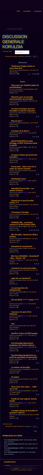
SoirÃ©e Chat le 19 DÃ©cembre (24, 333)
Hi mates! (15, 377)
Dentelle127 (27, 238)
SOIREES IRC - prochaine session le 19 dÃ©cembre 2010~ (22, 223)
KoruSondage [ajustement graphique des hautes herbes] (21, 344)
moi (12, 324)
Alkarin (25, 292)
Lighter (25, 147)
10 (38, 74)
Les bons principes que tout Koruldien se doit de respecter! (22, 110)
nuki (24, 325)
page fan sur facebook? (21, 278)
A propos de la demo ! (20, 131)
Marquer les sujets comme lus (14, 56)
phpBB (16, 468)
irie (24, 260)
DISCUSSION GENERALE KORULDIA (14, 41)
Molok (25, 248)
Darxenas (26, 70)
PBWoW (8, 465)
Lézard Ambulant (28, 89)
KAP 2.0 (25, 101)
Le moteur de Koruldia (20, 367)
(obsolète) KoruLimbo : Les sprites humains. (21, 189)
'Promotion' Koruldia (20, 212)
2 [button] (34, 56)
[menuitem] (37, 11)
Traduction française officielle (19, 470)
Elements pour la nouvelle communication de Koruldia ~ (21, 98)
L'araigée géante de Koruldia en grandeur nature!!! (23, 412)
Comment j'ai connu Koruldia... (24, 268)
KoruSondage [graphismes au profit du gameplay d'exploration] (23, 356)
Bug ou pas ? (16, 121)
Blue (24, 280)
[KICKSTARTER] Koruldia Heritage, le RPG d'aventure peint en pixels (23, 143)
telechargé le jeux (18, 179)
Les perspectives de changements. (18, 289)
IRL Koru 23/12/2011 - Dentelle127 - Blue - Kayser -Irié (24, 257)
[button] (36, 56)
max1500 (26, 270)
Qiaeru (30, 470)
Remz (25, 113)
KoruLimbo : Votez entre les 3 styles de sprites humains (22, 168)
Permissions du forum (12, 436)
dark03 (25, 170)
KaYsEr (25, 133)
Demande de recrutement (21, 246)
